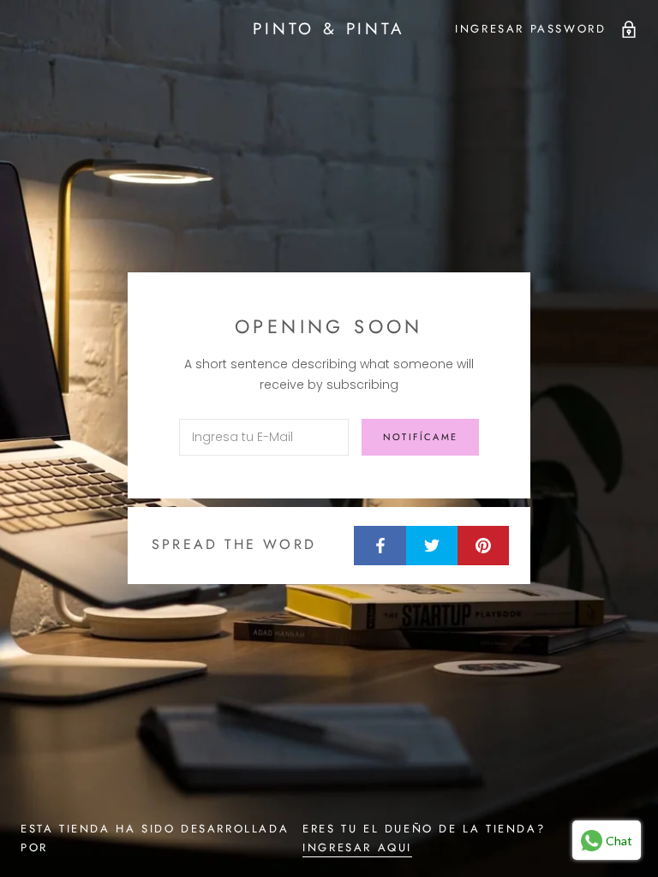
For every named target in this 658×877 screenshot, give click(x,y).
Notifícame (420, 437)
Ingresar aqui (357, 847)
